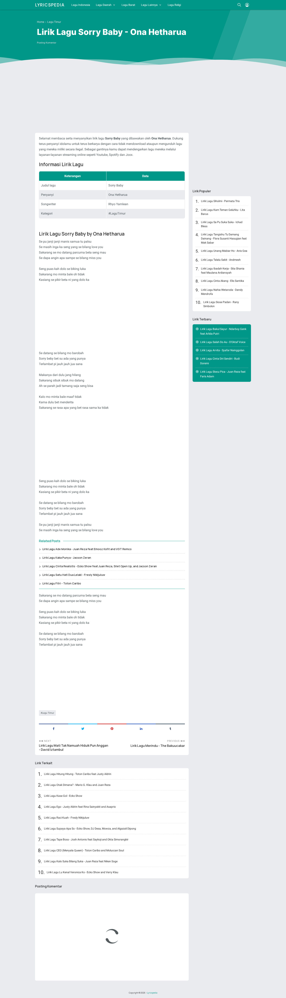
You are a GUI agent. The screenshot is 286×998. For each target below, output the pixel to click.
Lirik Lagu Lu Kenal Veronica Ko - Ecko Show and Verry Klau (82, 872)
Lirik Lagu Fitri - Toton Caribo (61, 583)
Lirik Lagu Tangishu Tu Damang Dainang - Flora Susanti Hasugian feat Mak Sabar (224, 238)
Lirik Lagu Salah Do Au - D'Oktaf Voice (222, 342)
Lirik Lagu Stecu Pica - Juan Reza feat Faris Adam (223, 374)
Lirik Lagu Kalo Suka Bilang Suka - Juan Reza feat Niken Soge (81, 861)
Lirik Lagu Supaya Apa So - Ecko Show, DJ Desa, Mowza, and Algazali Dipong (90, 828)
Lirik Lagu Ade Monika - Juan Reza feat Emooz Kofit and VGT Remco (87, 549)
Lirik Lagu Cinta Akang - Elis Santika (222, 280)
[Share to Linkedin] (141, 728)
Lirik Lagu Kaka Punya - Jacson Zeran (66, 557)
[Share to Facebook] (53, 728)
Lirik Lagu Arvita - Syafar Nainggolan (222, 350)
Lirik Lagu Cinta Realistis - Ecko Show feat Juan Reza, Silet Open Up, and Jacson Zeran (99, 566)
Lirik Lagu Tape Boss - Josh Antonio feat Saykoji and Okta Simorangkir (86, 839)
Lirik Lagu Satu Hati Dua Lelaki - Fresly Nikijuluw (73, 575)
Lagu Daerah (103, 4)
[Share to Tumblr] (170, 728)
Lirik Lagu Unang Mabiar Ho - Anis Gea (224, 250)
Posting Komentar (46, 42)
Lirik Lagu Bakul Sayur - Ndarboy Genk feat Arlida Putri (223, 331)
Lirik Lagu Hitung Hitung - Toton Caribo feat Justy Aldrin (77, 774)
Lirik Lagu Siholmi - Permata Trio (220, 201)
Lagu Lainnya (149, 4)
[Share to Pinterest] (111, 728)
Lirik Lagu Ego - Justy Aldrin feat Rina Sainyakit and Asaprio (80, 806)
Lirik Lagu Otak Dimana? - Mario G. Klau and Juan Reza (77, 784)
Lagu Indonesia (80, 4)
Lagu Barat (128, 4)
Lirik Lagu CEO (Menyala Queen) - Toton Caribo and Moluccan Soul (84, 850)
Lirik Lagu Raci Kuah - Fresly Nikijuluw (66, 817)
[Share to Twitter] (82, 728)
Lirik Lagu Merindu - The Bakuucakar (158, 746)
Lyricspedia (50, 5)
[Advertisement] (143, 99)
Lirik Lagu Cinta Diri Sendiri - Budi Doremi (220, 361)
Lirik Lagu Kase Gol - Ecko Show (63, 795)
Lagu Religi (174, 4)
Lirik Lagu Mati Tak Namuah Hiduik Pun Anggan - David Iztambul (73, 748)
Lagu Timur (48, 713)
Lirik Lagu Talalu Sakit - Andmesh (221, 259)
